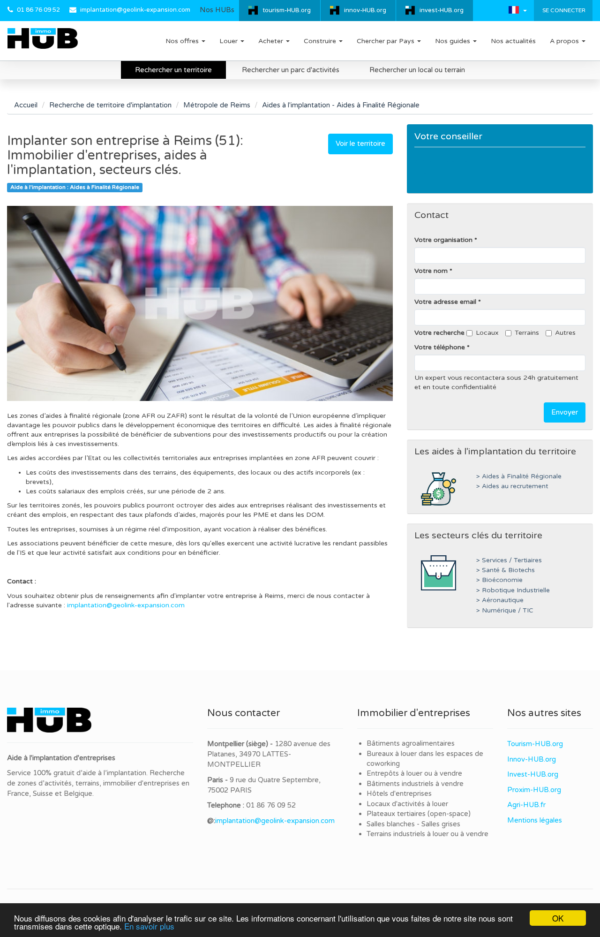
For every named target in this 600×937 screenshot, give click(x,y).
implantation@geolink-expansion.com (135, 10)
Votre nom (431, 271)
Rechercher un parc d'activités (290, 70)
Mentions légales (534, 820)
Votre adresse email (445, 302)
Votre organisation (443, 240)
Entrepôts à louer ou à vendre (414, 773)
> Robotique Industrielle (513, 590)
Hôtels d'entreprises (399, 793)
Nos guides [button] (453, 41)
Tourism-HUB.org (535, 744)
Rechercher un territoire (173, 70)
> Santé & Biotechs (505, 570)
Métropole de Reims (216, 105)
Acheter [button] (271, 41)
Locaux (487, 333)
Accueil (26, 105)
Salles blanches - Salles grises (413, 824)
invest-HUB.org (442, 10)
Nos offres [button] (183, 41)
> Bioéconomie (499, 580)
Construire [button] (321, 41)
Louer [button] (229, 41)
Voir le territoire (360, 143)
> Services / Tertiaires (509, 560)
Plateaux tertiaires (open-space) (419, 813)
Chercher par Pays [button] (386, 41)
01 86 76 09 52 (38, 10)
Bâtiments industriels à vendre (415, 783)
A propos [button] (565, 41)
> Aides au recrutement (512, 486)
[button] (518, 10)
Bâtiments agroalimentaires (411, 743)
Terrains (527, 333)
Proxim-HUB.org (534, 790)
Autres (565, 333)
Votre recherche (439, 333)
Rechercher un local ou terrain (417, 70)
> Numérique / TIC (504, 610)
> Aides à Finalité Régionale (519, 476)
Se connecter (563, 10)
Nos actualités (513, 41)
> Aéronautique (500, 600)
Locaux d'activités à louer (407, 804)
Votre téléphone (439, 347)
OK (557, 918)
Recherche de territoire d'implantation (110, 105)
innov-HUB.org (365, 10)
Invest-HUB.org (532, 774)
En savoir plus (149, 926)
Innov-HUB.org (531, 759)
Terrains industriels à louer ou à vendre (427, 834)
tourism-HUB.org (286, 10)
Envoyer (564, 412)
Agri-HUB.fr (526, 805)
